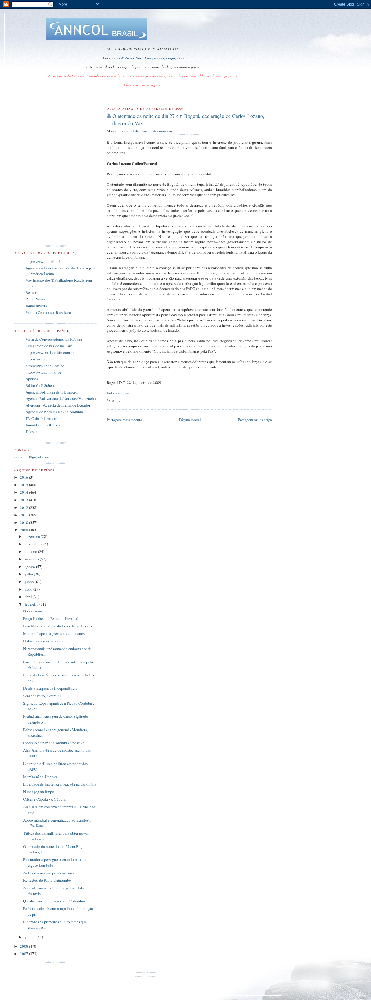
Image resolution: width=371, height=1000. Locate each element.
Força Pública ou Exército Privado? (51, 618)
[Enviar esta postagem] (122, 401)
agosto (30, 566)
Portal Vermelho (38, 299)
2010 (24, 522)
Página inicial (190, 419)
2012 (24, 507)
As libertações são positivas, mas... (50, 872)
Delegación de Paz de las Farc (49, 345)
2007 (24, 953)
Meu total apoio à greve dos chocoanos (54, 633)
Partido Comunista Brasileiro (48, 312)
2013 (24, 499)
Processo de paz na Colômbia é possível (54, 742)
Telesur (31, 431)
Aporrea (32, 378)
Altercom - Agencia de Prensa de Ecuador (58, 405)
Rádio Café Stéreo (40, 385)
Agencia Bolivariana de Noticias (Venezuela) (61, 398)
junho (30, 581)
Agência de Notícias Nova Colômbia (54, 411)
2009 (24, 530)
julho (29, 574)
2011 (24, 515)
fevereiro (32, 604)
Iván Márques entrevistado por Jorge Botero (57, 626)
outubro (31, 551)
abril (29, 596)
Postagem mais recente (124, 419)
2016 (24, 477)
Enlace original (119, 393)
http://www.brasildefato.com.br (50, 352)
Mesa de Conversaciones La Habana (54, 339)
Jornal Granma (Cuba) (43, 424)
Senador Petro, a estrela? (42, 695)
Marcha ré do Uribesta (40, 776)
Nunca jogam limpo (38, 791)
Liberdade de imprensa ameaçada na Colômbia (59, 784)
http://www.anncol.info (43, 261)
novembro (33, 544)
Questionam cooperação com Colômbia (54, 901)
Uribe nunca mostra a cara (43, 641)
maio (29, 589)
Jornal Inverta (36, 305)
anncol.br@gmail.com (31, 457)
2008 (24, 946)
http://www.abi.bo (40, 359)
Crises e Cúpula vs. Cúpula (44, 799)
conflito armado (139, 131)
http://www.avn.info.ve (43, 372)
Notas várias (32, 610)
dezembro (33, 536)
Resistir (31, 292)
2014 (24, 492)
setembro (32, 559)
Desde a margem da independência (50, 688)
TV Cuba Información (42, 418)
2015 (24, 484)
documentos (162, 131)
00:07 (116, 401)
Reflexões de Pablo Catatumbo (47, 880)
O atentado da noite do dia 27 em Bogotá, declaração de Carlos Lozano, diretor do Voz (188, 119)
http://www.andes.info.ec (45, 365)
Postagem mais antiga (255, 419)
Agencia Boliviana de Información (52, 392)
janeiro (31, 936)
